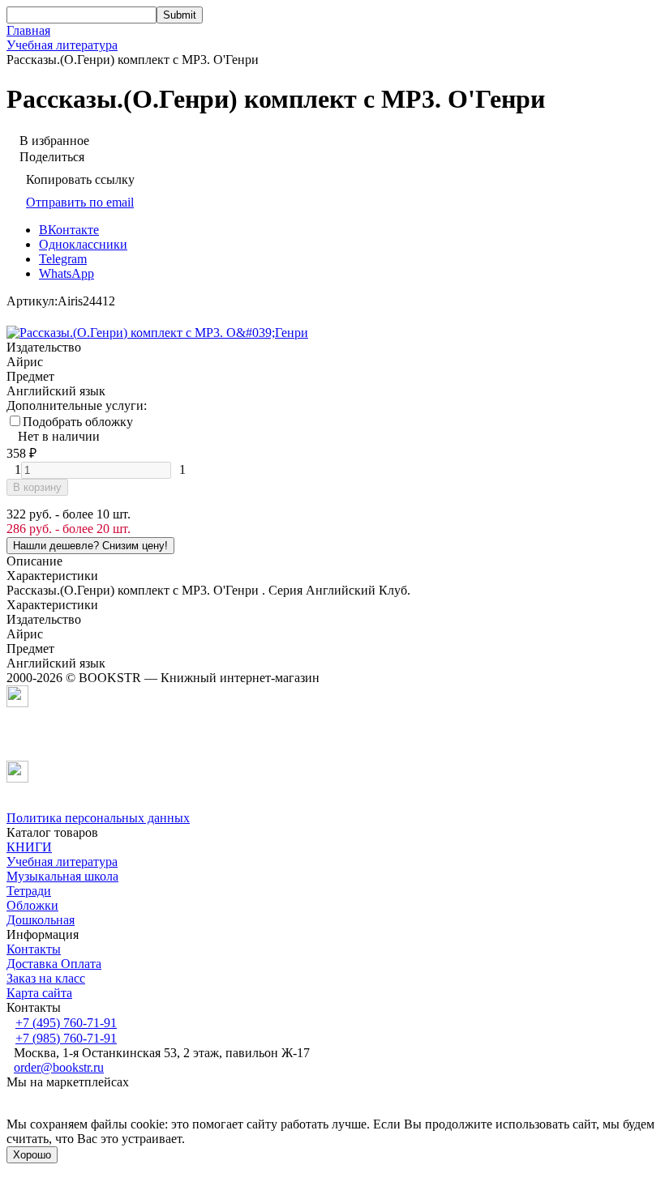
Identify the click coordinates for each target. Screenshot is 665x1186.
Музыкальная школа (62, 876)
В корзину (37, 487)
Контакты (33, 949)
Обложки (32, 905)
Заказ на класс (45, 978)
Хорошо (32, 1155)
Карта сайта (39, 993)
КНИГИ (29, 847)
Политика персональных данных (98, 818)
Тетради (28, 891)
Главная (28, 30)
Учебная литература (62, 45)
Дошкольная (40, 920)
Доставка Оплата (53, 964)
